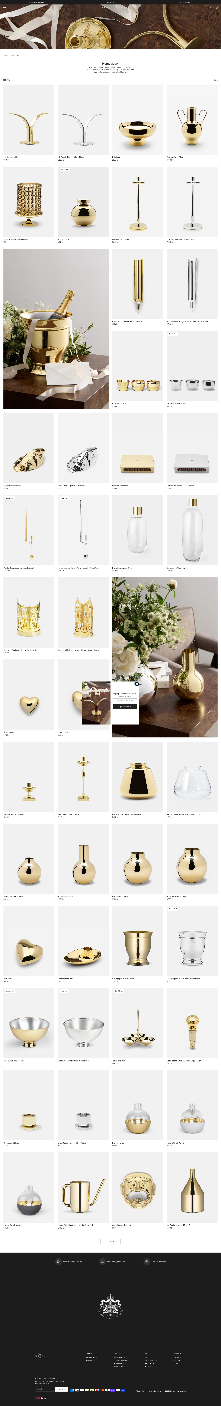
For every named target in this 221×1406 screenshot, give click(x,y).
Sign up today (125, 706)
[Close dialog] (136, 683)
